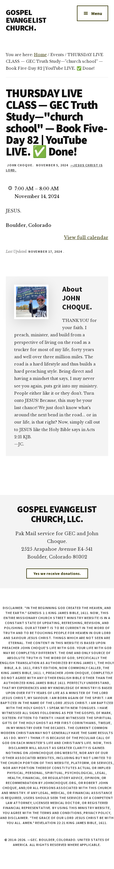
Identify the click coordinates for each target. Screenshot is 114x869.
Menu (96, 13)
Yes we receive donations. (57, 573)
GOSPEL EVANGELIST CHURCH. (26, 20)
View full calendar (86, 237)
